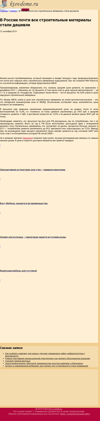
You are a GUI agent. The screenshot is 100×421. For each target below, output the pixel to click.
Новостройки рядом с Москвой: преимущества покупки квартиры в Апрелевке (44, 363)
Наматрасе (28, 138)
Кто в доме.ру (55, 409)
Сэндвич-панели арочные (17, 361)
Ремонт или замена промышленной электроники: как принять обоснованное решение (47, 358)
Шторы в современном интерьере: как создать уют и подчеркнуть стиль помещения (46, 366)
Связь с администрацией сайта (75, 414)
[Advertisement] (49, 52)
